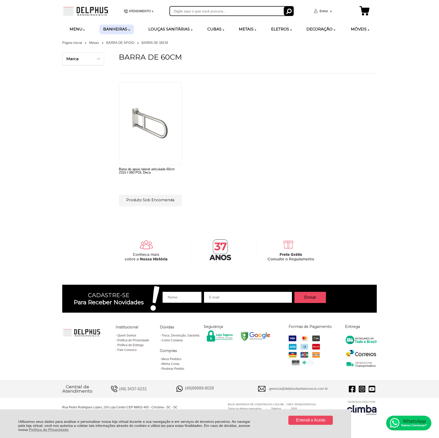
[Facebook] (352, 389)
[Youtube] (372, 389)
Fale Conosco (127, 350)
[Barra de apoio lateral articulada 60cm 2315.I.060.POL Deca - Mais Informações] (150, 124)
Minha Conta (170, 364)
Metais (94, 43)
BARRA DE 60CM (155, 43)
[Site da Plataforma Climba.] (362, 407)
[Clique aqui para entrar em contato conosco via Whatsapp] (408, 423)
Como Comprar (172, 340)
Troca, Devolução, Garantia (180, 335)
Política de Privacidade (49, 430)
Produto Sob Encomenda (150, 200)
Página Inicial (72, 43)
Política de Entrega (130, 345)
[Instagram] (362, 389)
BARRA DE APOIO (120, 43)
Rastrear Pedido (173, 368)
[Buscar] (289, 11)
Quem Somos (126, 335)
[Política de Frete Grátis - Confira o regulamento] (219, 250)
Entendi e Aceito (310, 420)
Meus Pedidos (171, 359)
